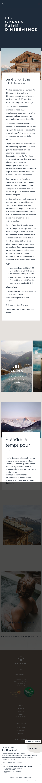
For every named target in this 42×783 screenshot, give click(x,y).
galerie (21, 711)
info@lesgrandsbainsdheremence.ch (21, 291)
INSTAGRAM (21, 730)
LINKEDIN (21, 733)
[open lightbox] (21, 577)
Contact (21, 705)
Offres (21, 708)
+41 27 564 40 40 (21, 683)
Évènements (21, 717)
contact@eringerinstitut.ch (17, 298)
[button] (2, 4)
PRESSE (21, 714)
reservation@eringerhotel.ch (21, 685)
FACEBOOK (21, 727)
